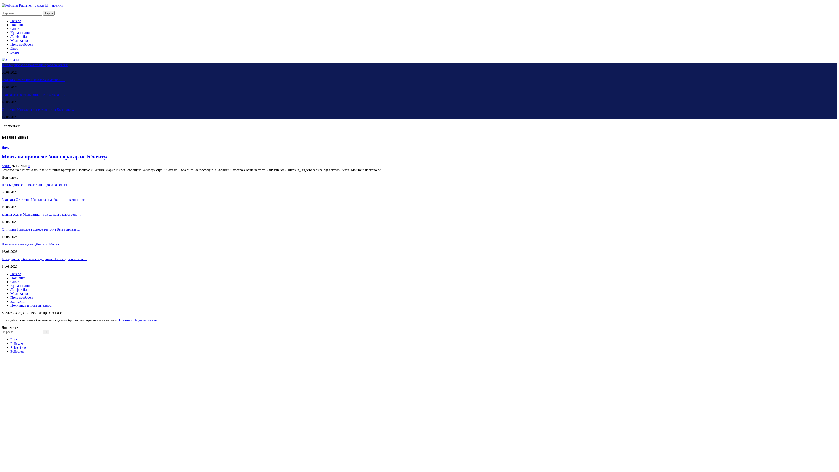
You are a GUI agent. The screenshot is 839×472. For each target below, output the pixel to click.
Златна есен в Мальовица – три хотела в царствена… (41, 214)
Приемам (126, 320)
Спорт (15, 29)
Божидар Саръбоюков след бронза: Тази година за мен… (44, 259)
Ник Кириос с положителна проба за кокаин (35, 65)
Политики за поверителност (31, 305)
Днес (14, 48)
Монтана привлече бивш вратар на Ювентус (55, 157)
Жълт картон (20, 40)
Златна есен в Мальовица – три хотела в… (33, 95)
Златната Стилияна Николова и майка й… (33, 80)
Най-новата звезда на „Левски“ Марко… (32, 244)
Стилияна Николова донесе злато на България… (38, 109)
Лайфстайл (18, 36)
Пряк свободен (21, 44)
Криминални (20, 33)
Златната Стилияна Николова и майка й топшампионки (43, 199)
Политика (17, 25)
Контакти (17, 301)
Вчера (14, 52)
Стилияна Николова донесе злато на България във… (41, 229)
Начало (15, 21)
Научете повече (145, 320)
